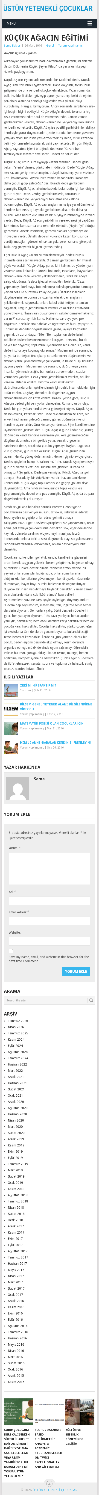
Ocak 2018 (15, 1220)
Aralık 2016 (16, 1301)
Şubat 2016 (16, 1363)
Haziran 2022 (17, 1064)
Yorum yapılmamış (70, 45)
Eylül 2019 (15, 1158)
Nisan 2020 (16, 1120)
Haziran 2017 (17, 1263)
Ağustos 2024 (18, 1052)
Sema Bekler (12, 45)
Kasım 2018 (16, 1189)
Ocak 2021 (15, 1095)
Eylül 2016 (15, 1319)
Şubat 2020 (16, 1133)
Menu (11, 23)
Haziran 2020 (17, 1114)
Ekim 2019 (15, 1151)
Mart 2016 (15, 1357)
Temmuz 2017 (18, 1257)
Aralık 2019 (16, 1139)
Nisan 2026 (16, 1027)
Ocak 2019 (15, 1182)
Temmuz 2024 (18, 1058)
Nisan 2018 (16, 1207)
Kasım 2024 (16, 1039)
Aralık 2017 (16, 1226)
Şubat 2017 (16, 1288)
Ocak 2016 (15, 1369)
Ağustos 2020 (18, 1108)
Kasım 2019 (16, 1145)
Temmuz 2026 (18, 1021)
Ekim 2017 (15, 1238)
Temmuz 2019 (18, 1164)
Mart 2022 (15, 1070)
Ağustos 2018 (18, 1195)
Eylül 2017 (15, 1245)
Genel (50, 45)
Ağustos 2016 (18, 1326)
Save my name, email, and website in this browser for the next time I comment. (49, 959)
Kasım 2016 (16, 1307)
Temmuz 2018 (18, 1201)
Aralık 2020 (16, 1102)
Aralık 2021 (16, 1077)
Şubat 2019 (16, 1176)
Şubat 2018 (16, 1214)
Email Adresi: (19, 912)
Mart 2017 (15, 1282)
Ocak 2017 (15, 1295)
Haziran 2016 (17, 1338)
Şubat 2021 (16, 1089)
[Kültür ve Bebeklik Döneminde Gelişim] (79, 1411)
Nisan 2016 (16, 1351)
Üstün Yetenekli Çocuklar (55, 1490)
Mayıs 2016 (16, 1344)
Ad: (12, 892)
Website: (15, 932)
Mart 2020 (15, 1126)
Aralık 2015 (16, 1375)
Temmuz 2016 (18, 1332)
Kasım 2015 (16, 1382)
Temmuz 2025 (18, 1033)
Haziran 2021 (17, 1083)
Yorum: (14, 848)
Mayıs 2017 (16, 1270)
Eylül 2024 (15, 1046)
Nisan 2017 (16, 1276)
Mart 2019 (15, 1170)
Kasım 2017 (16, 1232)
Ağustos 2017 (18, 1251)
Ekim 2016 (15, 1313)
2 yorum (25, 690)
